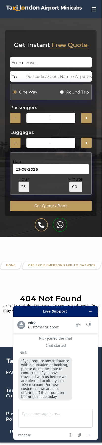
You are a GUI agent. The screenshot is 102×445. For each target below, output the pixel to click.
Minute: (75, 179)
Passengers (23, 107)
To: (14, 77)
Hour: (24, 179)
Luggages (22, 132)
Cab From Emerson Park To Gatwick (62, 265)
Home (11, 265)
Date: (18, 161)
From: (17, 62)
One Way (28, 92)
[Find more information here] (55, 373)
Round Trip (77, 92)
